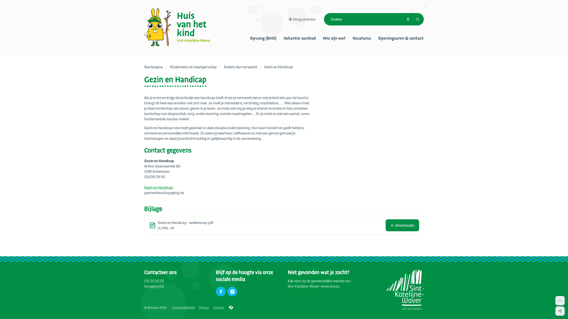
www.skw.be (330, 286)
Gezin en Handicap (158, 187)
